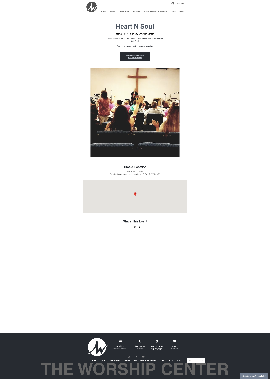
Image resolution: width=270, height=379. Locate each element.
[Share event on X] (135, 227)
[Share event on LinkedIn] (140, 227)
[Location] (157, 341)
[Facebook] (136, 356)
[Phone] (140, 341)
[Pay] (174, 341)
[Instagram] (129, 356)
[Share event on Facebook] (130, 227)
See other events (135, 58)
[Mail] (120, 341)
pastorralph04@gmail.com (120, 348)
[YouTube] (143, 356)
